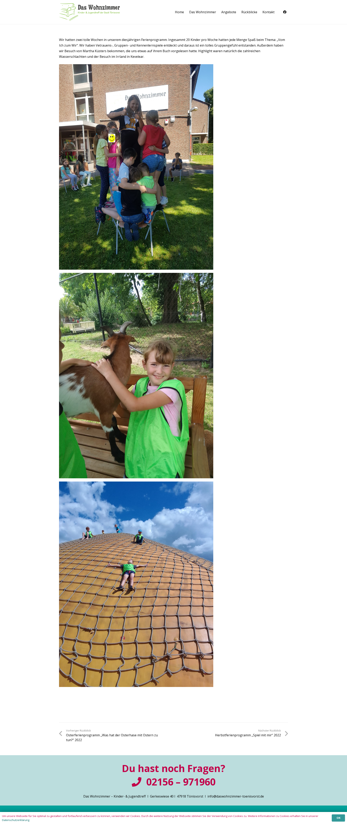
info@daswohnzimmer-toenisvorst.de (235, 796)
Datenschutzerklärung (15, 820)
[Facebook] (285, 12)
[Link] (89, 12)
